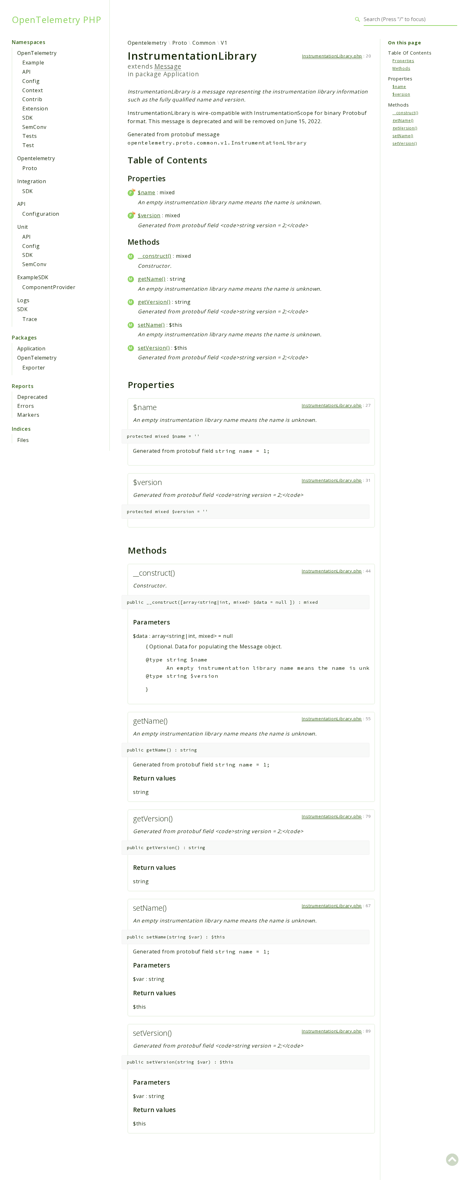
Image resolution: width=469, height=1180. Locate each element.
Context (32, 90)
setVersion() (154, 347)
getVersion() (154, 301)
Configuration (40, 213)
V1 (224, 42)
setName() (151, 324)
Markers (28, 414)
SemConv (34, 127)
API (26, 71)
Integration (31, 181)
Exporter (33, 367)
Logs (23, 300)
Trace (29, 319)
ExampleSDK (32, 277)
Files (23, 440)
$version (149, 215)
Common (204, 42)
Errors (25, 405)
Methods (401, 68)
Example (33, 62)
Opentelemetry (36, 158)
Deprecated (32, 396)
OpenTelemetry (36, 52)
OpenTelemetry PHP (56, 19)
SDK (27, 117)
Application (31, 348)
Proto (29, 168)
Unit (22, 226)
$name (146, 192)
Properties (403, 60)
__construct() (154, 255)
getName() (152, 278)
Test (28, 145)
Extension (35, 108)
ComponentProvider (49, 287)
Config (31, 81)
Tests (29, 135)
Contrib (32, 99)
